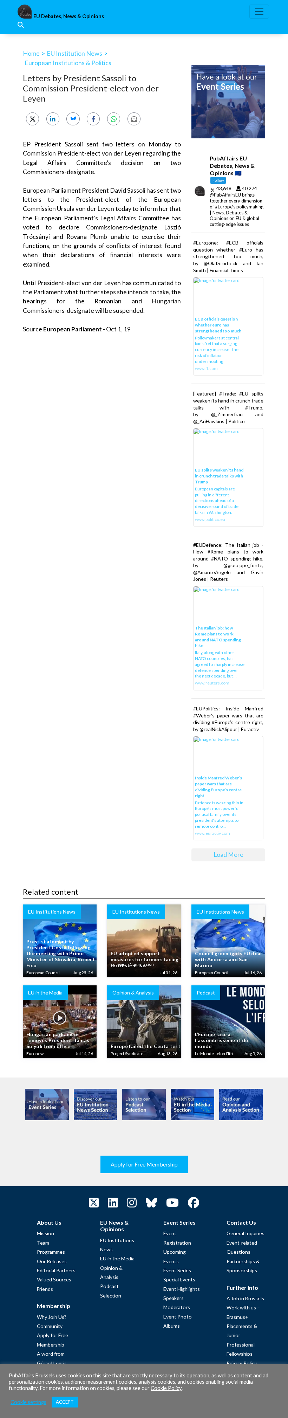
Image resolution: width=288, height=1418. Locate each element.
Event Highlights (181, 1289)
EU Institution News (74, 53)
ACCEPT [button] (65, 1402)
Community (50, 1326)
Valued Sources (54, 1279)
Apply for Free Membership (144, 1164)
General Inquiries (245, 1233)
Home (31, 53)
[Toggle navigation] (259, 12)
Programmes (51, 1252)
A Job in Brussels (245, 1298)
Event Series (177, 1270)
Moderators (176, 1307)
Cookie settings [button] (28, 1402)
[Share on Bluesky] (72, 118)
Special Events (179, 1279)
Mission (45, 1233)
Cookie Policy (166, 1388)
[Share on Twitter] (32, 118)
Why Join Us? (51, 1317)
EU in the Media (117, 1258)
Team (43, 1243)
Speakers (173, 1298)
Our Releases (52, 1261)
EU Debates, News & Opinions (68, 16)
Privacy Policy (242, 1363)
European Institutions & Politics (68, 63)
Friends (45, 1289)
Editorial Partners (56, 1270)
